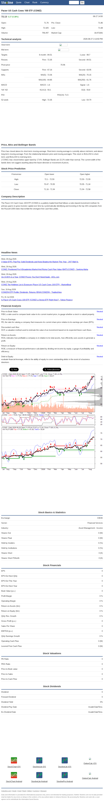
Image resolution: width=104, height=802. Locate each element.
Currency (44, 2)
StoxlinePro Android (65, 781)
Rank (34, 2)
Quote (18, 2)
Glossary (43, 791)
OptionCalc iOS (90, 763)
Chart (26, 2)
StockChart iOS (14, 767)
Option (29, 791)
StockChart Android (14, 781)
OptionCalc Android (90, 778)
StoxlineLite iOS (39, 767)
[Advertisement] (52, 122)
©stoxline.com (6, 791)
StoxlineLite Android (39, 781)
